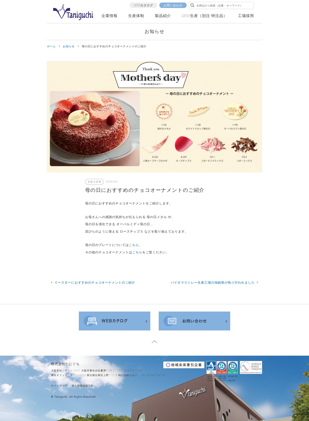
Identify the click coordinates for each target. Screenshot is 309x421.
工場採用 (246, 15)
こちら (134, 245)
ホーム (51, 46)
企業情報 (110, 15)
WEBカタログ (143, 5)
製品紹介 (163, 15)
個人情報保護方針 (83, 385)
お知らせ (69, 46)
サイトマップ (59, 385)
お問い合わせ (173, 5)
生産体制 (136, 15)
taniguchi (61, 396)
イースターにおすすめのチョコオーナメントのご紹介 (94, 282)
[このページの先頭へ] (154, 343)
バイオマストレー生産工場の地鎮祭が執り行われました (213, 282)
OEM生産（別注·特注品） (204, 15)
